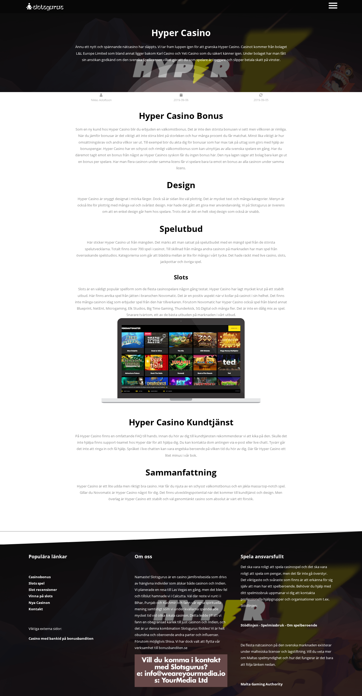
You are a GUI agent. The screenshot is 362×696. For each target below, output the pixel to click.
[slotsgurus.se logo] (52, 7)
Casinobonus (40, 576)
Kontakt (36, 609)
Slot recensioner (43, 589)
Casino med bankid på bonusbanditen (61, 638)
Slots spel (37, 583)
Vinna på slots (40, 596)
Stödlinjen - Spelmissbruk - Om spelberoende (279, 625)
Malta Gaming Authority (261, 684)
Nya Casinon (39, 602)
